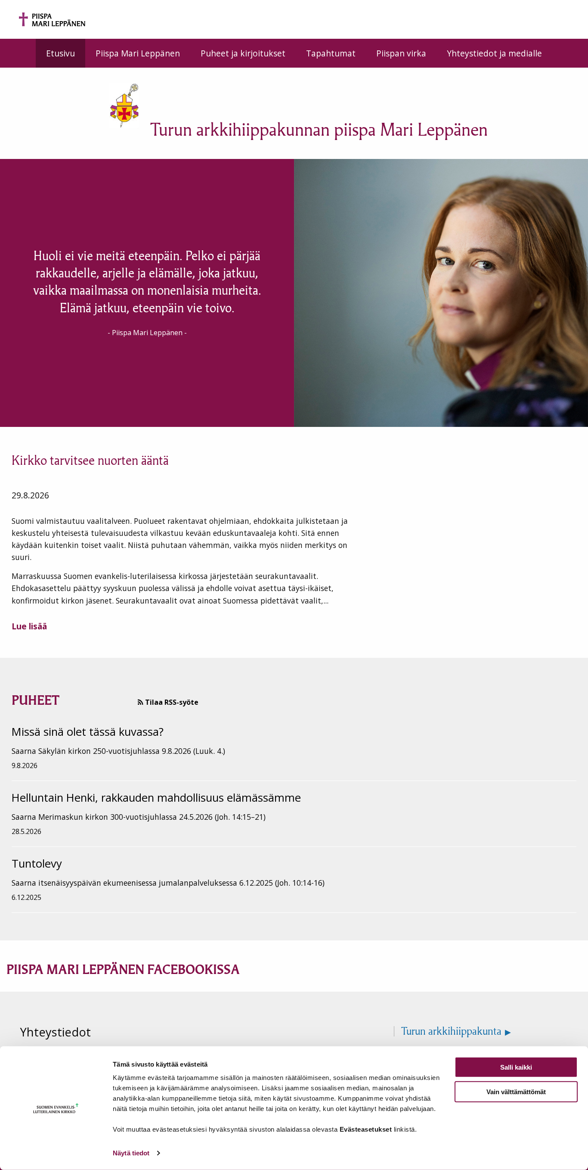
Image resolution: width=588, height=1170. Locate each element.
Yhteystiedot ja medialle (494, 53)
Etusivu (60, 53)
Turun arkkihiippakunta (451, 1031)
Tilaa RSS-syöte (170, 702)
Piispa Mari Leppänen (138, 53)
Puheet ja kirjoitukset (243, 53)
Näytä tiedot (131, 1153)
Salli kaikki (516, 1067)
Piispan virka (401, 53)
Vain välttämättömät (516, 1091)
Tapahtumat (331, 53)
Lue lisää (29, 626)
